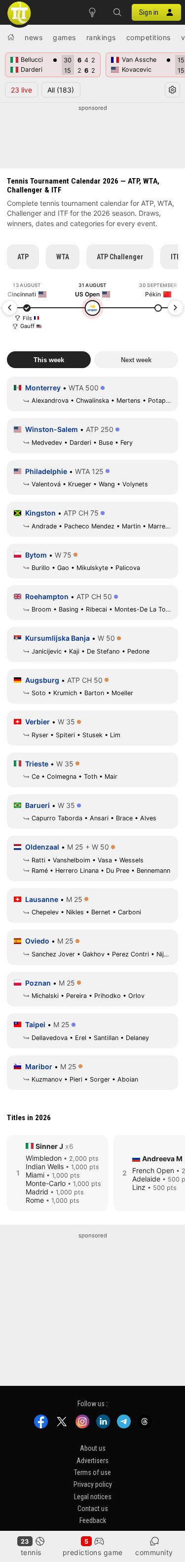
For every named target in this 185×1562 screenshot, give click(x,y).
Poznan (38, 983)
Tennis (31, 1552)
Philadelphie (46, 471)
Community (154, 1552)
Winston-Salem (51, 429)
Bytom (36, 555)
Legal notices (92, 1496)
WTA (62, 257)
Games (64, 37)
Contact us (92, 1509)
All (60, 90)
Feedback (92, 1520)
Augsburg (42, 680)
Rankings (101, 37)
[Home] (10, 37)
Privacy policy (93, 1484)
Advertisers (92, 1460)
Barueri (37, 805)
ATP (23, 257)
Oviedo (37, 941)
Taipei (35, 1024)
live (21, 90)
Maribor (38, 1066)
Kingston (40, 513)
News (33, 37)
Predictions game (93, 1552)
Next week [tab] (136, 360)
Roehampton (47, 596)
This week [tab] (49, 360)
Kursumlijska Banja (57, 638)
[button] (117, 12)
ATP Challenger (120, 257)
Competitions (148, 37)
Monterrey (43, 387)
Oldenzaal (42, 847)
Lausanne (41, 899)
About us (93, 1448)
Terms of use (92, 1472)
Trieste (36, 763)
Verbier (37, 721)
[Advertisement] (92, 137)
